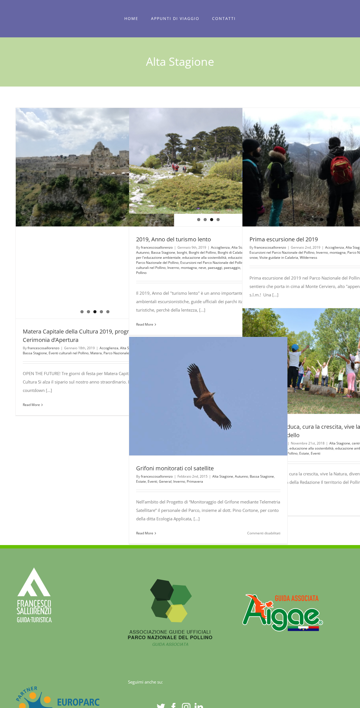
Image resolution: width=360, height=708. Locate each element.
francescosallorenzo (43, 348)
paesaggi (215, 267)
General (165, 481)
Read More (31, 404)
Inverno (322, 252)
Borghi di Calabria (232, 252)
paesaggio (232, 267)
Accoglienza (109, 348)
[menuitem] (131, 18)
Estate (304, 453)
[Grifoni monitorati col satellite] (208, 396)
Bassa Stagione (35, 353)
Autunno (241, 476)
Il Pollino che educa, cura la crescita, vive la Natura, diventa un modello (311, 361)
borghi (182, 252)
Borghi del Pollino (202, 252)
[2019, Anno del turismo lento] (208, 161)
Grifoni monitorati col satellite (198, 396)
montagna (189, 267)
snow (253, 257)
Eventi (315, 453)
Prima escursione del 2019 (283, 239)
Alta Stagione (339, 443)
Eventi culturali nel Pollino (69, 353)
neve (202, 267)
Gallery (331, 361)
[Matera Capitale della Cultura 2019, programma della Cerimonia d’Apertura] (95, 167)
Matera (96, 353)
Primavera (195, 481)
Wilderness (308, 257)
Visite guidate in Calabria (278, 257)
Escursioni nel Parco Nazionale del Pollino (212, 262)
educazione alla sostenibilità (204, 257)
